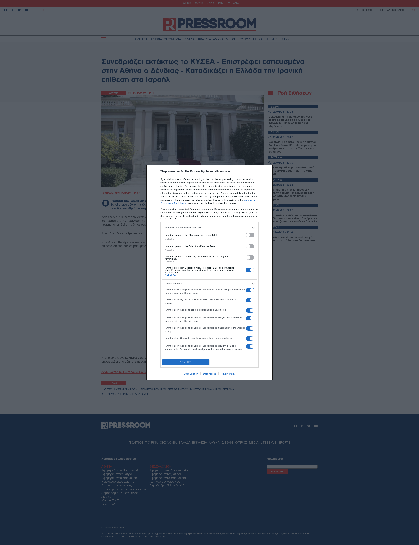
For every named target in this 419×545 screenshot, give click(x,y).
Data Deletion (191, 373)
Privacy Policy (228, 373)
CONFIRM (186, 362)
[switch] (250, 235)
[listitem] (209, 227)
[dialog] (209, 272)
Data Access (209, 373)
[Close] (266, 171)
